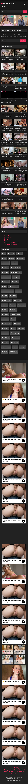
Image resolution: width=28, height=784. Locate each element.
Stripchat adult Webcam (10, 244)
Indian (13, 305)
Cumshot (15, 281)
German (14, 295)
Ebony (19, 291)
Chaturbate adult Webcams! (11, 243)
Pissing (22, 328)
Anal (20, 253)
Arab (5, 258)
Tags (7, 239)
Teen (16, 347)
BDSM (15, 263)
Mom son (17, 323)
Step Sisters (6, 347)
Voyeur (5, 351)
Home (7, 235)
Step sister (15, 342)
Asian (12, 258)
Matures (6, 319)
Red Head (6, 337)
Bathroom (6, 263)
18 (4, 253)
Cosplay (16, 277)
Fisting (5, 295)
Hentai (5, 305)
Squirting (6, 342)
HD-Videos (18, 300)
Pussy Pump (16, 333)
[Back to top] (23, 779)
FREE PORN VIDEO (7, 5)
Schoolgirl (16, 337)
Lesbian (14, 309)
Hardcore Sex (7, 300)
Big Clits (6, 267)
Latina (5, 309)
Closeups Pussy (16, 272)
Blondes (6, 272)
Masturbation (16, 314)
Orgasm (6, 328)
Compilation (6, 277)
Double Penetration (8, 291)
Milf (13, 319)
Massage (6, 314)
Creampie (6, 281)
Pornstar (6, 333)
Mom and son (7, 323)
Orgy (14, 328)
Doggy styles (14, 286)
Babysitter (21, 258)
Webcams (14, 351)
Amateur (12, 253)
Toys (23, 347)
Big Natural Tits (16, 267)
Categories (9, 237)
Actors (7, 241)
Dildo (5, 286)
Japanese (22, 305)
